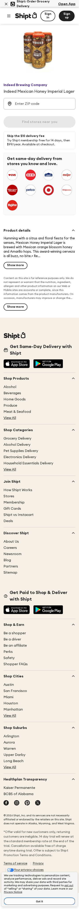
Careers (10, 548)
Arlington (11, 736)
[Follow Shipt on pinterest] (27, 803)
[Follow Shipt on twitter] (37, 803)
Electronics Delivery (20, 457)
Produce (10, 405)
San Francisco (15, 691)
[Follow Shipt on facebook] (6, 803)
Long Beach (13, 761)
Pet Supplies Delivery (21, 451)
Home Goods (15, 399)
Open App (66, 4)
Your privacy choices (29, 869)
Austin (9, 684)
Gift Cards (12, 508)
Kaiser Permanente (19, 788)
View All (10, 418)
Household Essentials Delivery (28, 463)
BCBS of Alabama (18, 794)
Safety (9, 658)
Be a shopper (15, 633)
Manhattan (13, 709)
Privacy (38, 863)
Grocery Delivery (17, 438)
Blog (7, 560)
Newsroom (13, 554)
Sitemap (10, 572)
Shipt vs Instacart (19, 515)
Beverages (12, 393)
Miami (8, 697)
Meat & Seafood (17, 411)
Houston (11, 703)
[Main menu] (8, 16)
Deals (8, 521)
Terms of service (15, 863)
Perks (8, 651)
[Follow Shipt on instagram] (16, 803)
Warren (10, 748)
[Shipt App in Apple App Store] (17, 364)
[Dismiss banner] (6, 4)
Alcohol (10, 387)
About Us (11, 541)
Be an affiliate (15, 645)
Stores (9, 496)
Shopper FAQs (16, 664)
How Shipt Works (18, 490)
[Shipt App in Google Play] (48, 364)
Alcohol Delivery (17, 444)
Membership (14, 502)
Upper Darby (14, 755)
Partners (11, 566)
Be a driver (12, 639)
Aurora (9, 742)
